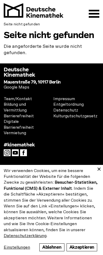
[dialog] (51, 210)
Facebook (25, 154)
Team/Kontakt (18, 99)
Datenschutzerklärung (25, 236)
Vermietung (15, 133)
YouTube (17, 154)
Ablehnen (51, 247)
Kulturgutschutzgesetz (75, 116)
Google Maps (16, 87)
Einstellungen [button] (17, 247)
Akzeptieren (81, 247)
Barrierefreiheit (19, 116)
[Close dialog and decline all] (99, 168)
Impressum (64, 99)
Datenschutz (65, 110)
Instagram (8, 154)
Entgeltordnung (68, 104)
